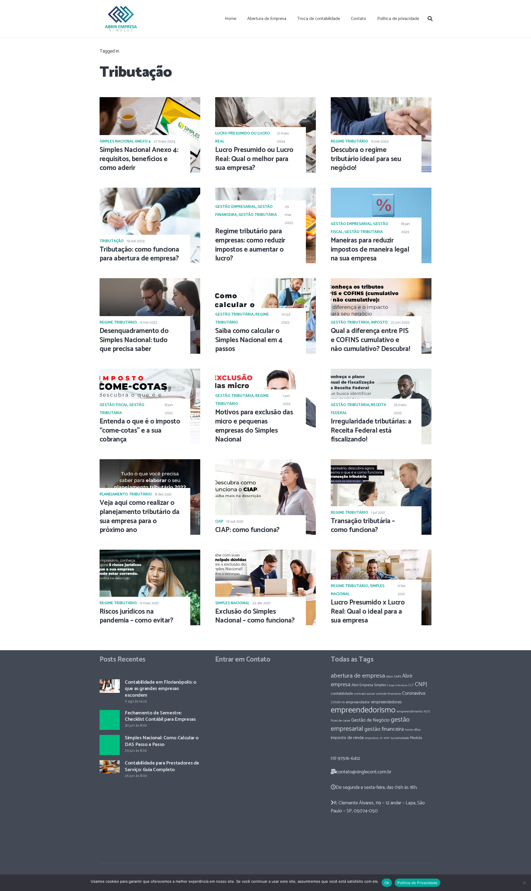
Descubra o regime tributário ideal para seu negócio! (366, 159)
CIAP (219, 521)
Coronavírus (414, 693)
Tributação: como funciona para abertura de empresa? (139, 254)
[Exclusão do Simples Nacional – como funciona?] (265, 587)
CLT (411, 685)
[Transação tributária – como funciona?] (381, 497)
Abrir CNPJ (393, 677)
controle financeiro (388, 693)
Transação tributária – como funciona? (363, 525)
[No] (524, 882)
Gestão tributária (257, 215)
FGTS (427, 711)
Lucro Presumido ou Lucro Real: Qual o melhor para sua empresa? (254, 159)
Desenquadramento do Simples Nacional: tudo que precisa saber (134, 340)
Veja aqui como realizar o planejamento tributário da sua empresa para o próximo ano (139, 516)
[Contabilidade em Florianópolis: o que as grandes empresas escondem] (110, 686)
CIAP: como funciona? (247, 530)
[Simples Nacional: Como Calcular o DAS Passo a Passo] (110, 745)
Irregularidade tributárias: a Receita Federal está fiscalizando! (371, 431)
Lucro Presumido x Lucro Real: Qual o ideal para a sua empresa (368, 612)
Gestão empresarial (235, 207)
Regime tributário (349, 141)
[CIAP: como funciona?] (265, 497)
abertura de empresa (358, 676)
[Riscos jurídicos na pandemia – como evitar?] (150, 587)
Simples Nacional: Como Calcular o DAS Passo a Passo (162, 741)
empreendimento (410, 711)
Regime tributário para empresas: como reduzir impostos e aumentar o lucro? (250, 245)
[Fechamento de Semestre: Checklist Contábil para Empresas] (110, 720)
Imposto (379, 322)
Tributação (112, 241)
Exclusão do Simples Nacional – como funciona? (255, 616)
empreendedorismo (363, 710)
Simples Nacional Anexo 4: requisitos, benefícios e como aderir (139, 159)
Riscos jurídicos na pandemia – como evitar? (136, 616)
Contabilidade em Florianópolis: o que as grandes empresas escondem (160, 688)
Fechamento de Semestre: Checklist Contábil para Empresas (160, 716)
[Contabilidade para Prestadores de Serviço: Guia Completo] (110, 767)
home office (413, 729)
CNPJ (421, 684)
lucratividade (400, 738)
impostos (372, 738)
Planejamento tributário (126, 494)
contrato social (364, 694)
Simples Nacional (232, 603)
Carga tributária (397, 685)
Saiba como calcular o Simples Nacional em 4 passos (248, 340)
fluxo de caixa (340, 721)
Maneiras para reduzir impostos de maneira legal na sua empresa (370, 250)
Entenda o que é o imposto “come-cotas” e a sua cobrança (140, 431)
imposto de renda (347, 738)
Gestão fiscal (113, 405)
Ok (386, 882)
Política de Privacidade (417, 882)
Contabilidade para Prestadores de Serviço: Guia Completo (162, 766)
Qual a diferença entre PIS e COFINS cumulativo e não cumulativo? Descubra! (370, 340)
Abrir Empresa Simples (369, 685)
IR (381, 738)
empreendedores (386, 702)
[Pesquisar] (430, 18)
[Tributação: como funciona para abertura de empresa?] (150, 225)
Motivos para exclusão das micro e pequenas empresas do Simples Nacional (254, 426)
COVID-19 (338, 702)
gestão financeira (384, 729)
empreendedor (358, 702)
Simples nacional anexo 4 (125, 141)
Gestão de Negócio (370, 720)
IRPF (386, 738)
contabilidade (342, 693)
